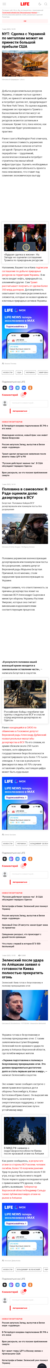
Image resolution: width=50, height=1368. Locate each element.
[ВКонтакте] (24, 387)
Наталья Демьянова (12, 1300)
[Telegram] (17, 387)
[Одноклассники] (30, 387)
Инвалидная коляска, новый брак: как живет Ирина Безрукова (25, 436)
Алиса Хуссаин (10, 835)
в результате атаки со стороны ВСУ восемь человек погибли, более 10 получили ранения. (23, 1204)
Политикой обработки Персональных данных (19, 12)
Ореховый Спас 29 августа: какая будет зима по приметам (25, 926)
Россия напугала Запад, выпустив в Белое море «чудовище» (23, 446)
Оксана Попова (10, 363)
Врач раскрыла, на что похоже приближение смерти (24, 474)
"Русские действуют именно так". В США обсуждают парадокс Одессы (22, 464)
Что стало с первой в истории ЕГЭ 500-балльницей (21, 945)
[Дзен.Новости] (4, 387)
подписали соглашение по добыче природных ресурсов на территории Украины (25, 271)
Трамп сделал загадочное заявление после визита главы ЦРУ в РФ (24, 455)
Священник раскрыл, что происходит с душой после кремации (21, 935)
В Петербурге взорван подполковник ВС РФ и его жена (25, 427)
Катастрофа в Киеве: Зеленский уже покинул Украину (25, 907)
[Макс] (11, 387)
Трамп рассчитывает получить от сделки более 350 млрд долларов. (25, 286)
